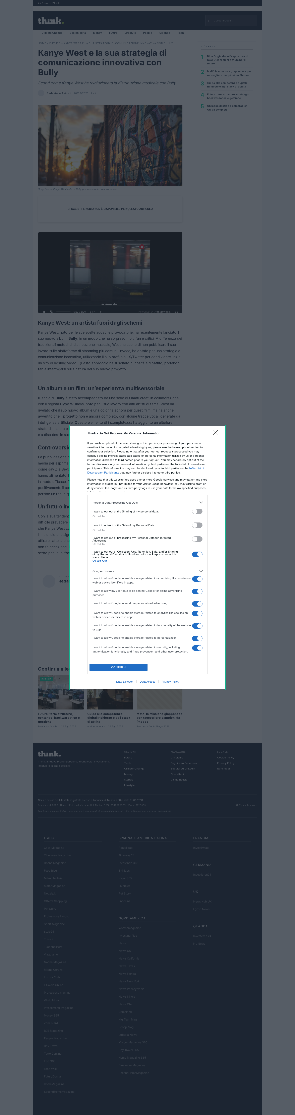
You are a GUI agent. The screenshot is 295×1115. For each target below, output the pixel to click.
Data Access (147, 681)
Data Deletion (124, 681)
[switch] (197, 511)
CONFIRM (118, 667)
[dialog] (147, 557)
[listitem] (147, 502)
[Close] (217, 433)
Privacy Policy (170, 681)
